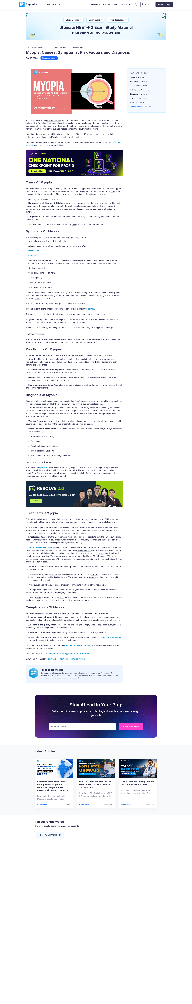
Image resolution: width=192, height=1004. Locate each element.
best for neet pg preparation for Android (68, 653)
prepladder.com (61, 999)
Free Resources (117, 20)
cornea (91, 309)
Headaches (33, 251)
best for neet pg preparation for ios (66, 659)
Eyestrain (32, 255)
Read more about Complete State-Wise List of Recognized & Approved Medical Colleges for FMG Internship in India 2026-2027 (43, 805)
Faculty (106, 4)
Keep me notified (50, 58)
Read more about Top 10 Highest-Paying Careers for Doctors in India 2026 (127, 805)
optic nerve (44, 467)
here (150, 999)
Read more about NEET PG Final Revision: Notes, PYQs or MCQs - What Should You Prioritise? (85, 805)
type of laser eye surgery (42, 547)
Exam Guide (94, 20)
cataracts (116, 637)
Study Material (72, 20)
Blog (116, 4)
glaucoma (106, 637)
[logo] (28, 4)
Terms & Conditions (116, 999)
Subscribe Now (131, 726)
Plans (147, 4)
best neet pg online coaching (77, 645)
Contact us (126, 4)
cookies (92, 999)
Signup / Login (164, 4)
